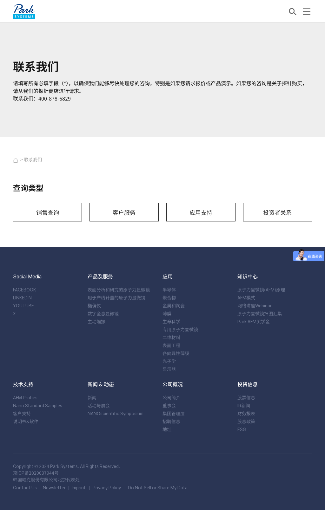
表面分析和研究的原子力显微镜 (119, 289)
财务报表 (246, 413)
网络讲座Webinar (254, 305)
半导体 (169, 289)
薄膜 (166, 313)
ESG (241, 429)
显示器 (169, 369)
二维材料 (171, 337)
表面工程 (171, 345)
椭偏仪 (94, 305)
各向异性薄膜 (175, 353)
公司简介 (171, 397)
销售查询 (47, 212)
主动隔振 (96, 321)
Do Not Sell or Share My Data (158, 487)
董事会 (169, 405)
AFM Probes (25, 397)
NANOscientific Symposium (115, 413)
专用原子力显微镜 (180, 329)
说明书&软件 (25, 421)
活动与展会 (99, 405)
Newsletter (54, 487)
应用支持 (200, 212)
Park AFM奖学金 (253, 321)
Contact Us (25, 487)
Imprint (79, 487)
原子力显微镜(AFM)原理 (261, 289)
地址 (166, 429)
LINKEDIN (22, 297)
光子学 (169, 361)
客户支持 (22, 413)
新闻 (92, 397)
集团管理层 (173, 413)
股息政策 (246, 421)
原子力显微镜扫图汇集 (259, 313)
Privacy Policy (107, 487)
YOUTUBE (23, 305)
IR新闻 (243, 405)
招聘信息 (171, 421)
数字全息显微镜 (103, 313)
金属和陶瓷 (173, 305)
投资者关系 (277, 212)
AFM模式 (246, 297)
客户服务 (124, 212)
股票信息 (246, 397)
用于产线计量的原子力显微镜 (116, 297)
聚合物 (169, 297)
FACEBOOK (24, 289)
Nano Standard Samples (37, 405)
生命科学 (171, 321)
